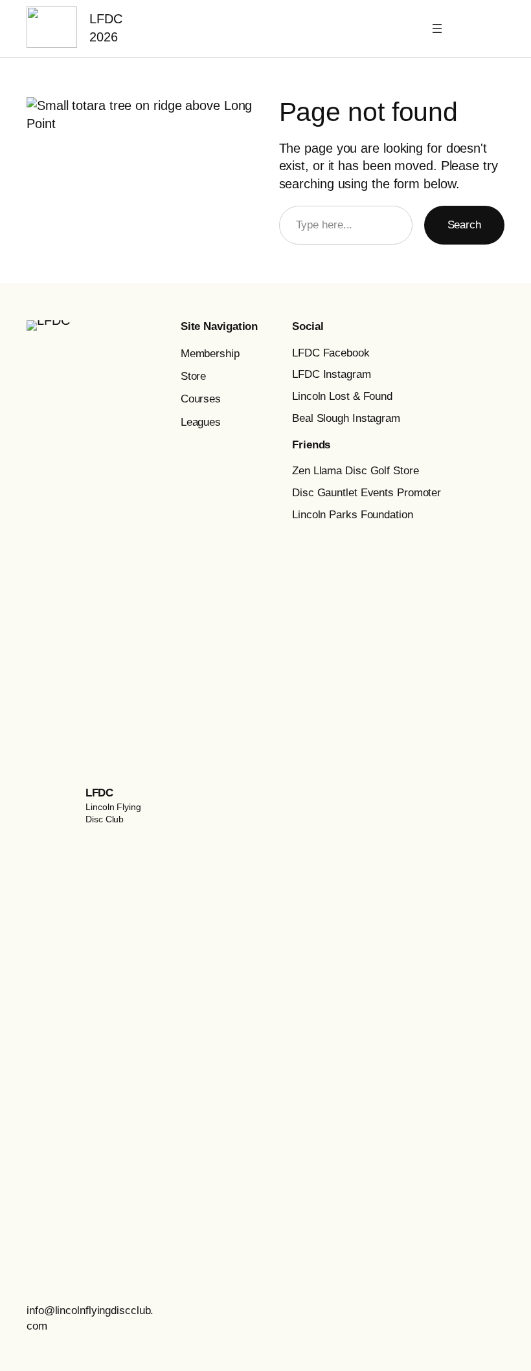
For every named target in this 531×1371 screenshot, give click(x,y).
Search (464, 225)
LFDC (99, 793)
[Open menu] (437, 28)
